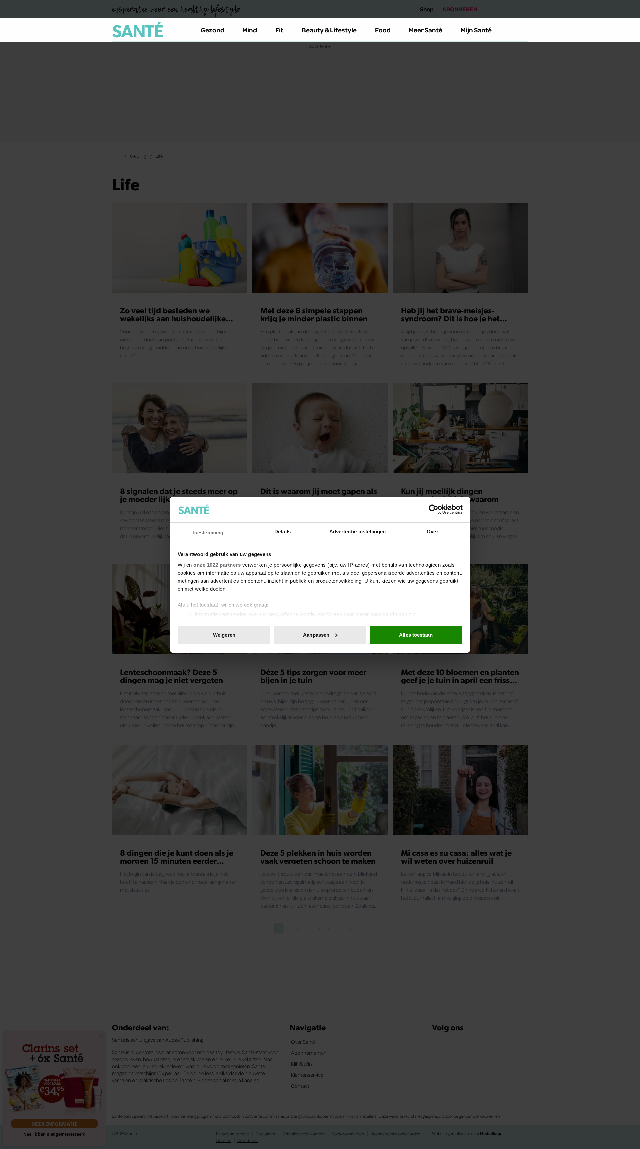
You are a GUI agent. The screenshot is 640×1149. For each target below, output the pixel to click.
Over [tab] (432, 531)
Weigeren (224, 635)
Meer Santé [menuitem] (425, 29)
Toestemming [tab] (207, 532)
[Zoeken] (522, 30)
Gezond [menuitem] (212, 29)
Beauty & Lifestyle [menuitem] (329, 29)
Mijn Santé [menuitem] (476, 29)
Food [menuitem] (383, 29)
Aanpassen (316, 635)
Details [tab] (282, 531)
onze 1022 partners (217, 564)
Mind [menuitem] (249, 29)
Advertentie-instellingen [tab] (357, 531)
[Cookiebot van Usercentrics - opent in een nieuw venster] (433, 509)
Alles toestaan (415, 635)
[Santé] (137, 29)
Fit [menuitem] (279, 29)
